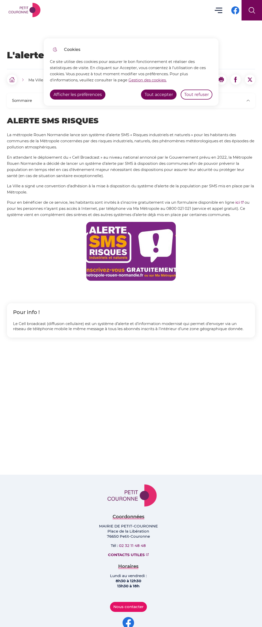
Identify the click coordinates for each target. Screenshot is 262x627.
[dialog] (131, 72)
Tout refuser (196, 94)
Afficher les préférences (77, 94)
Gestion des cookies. (147, 80)
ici (237, 202)
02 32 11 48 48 (132, 545)
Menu (218, 10)
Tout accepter (159, 94)
